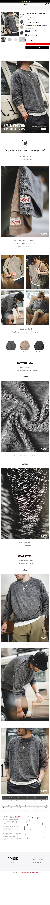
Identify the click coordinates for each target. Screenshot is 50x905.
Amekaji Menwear (25, 872)
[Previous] (3, 24)
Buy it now (37, 47)
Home (2, 8)
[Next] (22, 24)
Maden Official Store (34, 872)
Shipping (27, 22)
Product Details (25, 58)
